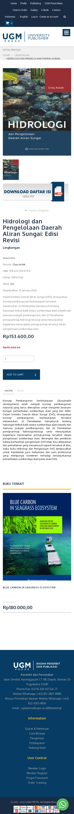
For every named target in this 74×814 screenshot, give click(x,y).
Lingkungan (22, 55)
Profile (23, 3)
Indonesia (10, 16)
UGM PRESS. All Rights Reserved (44, 802)
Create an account (48, 16)
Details (20, 391)
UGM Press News (53, 3)
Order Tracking (37, 782)
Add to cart (15, 374)
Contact (56, 10)
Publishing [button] (35, 3)
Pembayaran (37, 743)
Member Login (37, 768)
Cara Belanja (37, 733)
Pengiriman (37, 738)
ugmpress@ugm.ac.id (34, 708)
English (24, 16)
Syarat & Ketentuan (37, 728)
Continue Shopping (38, 210)
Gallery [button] (34, 10)
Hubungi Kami (37, 747)
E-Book (45, 10)
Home (14, 3)
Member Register (37, 773)
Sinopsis (9, 391)
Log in (34, 16)
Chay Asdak (19, 264)
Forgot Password (37, 777)
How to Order (20, 10)
